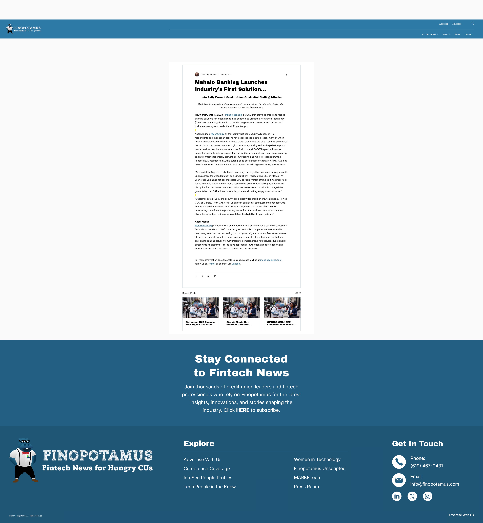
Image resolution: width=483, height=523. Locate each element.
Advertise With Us (203, 459)
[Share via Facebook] (196, 276)
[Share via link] (214, 276)
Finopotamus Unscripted (320, 468)
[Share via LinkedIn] (208, 276)
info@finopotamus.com (434, 484)
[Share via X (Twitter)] (202, 276)
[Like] (472, 23)
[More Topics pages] (449, 34)
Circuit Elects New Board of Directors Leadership (238, 323)
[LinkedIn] (396, 496)
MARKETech (307, 477)
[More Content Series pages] (437, 34)
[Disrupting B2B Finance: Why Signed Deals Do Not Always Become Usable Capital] (201, 307)
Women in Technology (317, 459)
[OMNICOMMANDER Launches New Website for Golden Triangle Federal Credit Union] (282, 307)
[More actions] (286, 74)
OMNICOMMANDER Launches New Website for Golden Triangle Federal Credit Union (281, 323)
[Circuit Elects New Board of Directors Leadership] (241, 307)
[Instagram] (427, 496)
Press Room (306, 486)
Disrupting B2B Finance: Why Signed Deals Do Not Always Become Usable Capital (200, 323)
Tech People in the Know (210, 486)
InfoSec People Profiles (208, 477)
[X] (412, 496)
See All (298, 293)
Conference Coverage (207, 468)
